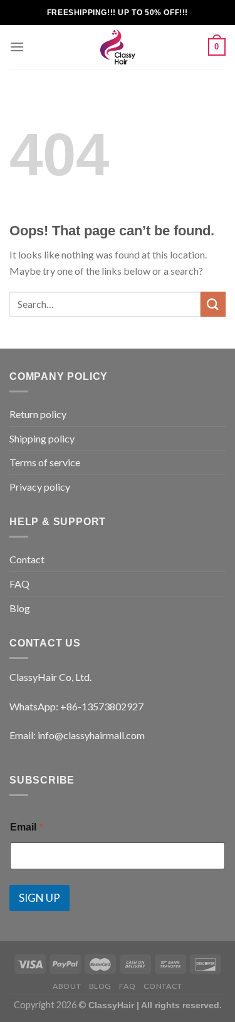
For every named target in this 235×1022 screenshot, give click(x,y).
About (67, 986)
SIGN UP (39, 897)
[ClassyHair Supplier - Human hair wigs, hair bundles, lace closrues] (118, 47)
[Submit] (213, 304)
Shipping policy (42, 438)
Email (26, 826)
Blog (19, 608)
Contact (26, 559)
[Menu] (16, 46)
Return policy (37, 414)
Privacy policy (39, 487)
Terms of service (44, 462)
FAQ (19, 584)
